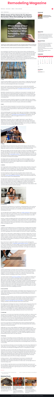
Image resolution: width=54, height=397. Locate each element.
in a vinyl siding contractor (14, 154)
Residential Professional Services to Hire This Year (6, 387)
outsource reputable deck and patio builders (14, 300)
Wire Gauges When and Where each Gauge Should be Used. (18, 388)
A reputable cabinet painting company (20, 243)
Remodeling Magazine (27, 3)
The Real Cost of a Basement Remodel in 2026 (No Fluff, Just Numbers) (47, 16)
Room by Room (8, 8)
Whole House (3, 8)
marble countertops (25, 212)
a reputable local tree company (24, 88)
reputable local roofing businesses (19, 114)
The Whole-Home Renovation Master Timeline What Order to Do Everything (44, 45)
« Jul (38, 66)
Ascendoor (33, 395)
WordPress (41, 395)
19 (42, 62)
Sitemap (25, 395)
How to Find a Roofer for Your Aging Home (45, 43)
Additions (12, 8)
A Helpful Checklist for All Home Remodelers (30, 387)
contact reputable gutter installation (12, 175)
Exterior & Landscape (18, 8)
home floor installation (16, 276)
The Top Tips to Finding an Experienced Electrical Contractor (44, 47)
